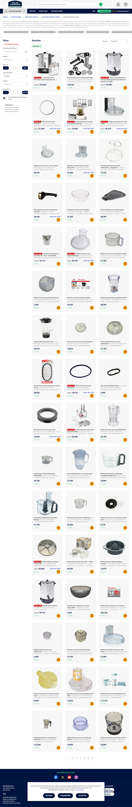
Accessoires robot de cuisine (51, 17)
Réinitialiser (12, 44)
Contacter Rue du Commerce (11, 803)
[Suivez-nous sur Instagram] (76, 777)
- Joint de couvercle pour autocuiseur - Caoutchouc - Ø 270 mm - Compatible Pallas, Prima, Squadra (78, 389)
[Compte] (118, 4)
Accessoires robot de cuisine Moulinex (43, 32)
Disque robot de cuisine (12, 109)
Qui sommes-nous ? (9, 788)
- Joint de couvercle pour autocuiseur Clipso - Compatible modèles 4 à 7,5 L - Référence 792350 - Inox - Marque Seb (47, 389)
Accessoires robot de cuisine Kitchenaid (71, 32)
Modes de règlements (9, 799)
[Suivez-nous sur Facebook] (56, 777)
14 (88, 758)
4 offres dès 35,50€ (88, 260)
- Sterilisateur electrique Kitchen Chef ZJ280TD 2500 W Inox (46, 607)
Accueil (5, 17)
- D (56, 79)
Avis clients (6, 790)
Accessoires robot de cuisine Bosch (98, 32)
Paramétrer (65, 796)
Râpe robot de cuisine (11, 111)
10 (84, 758)
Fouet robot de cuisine (11, 107)
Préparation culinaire (31, 17)
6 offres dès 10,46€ (55, 436)
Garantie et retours (9, 801)
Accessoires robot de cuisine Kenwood (16, 32)
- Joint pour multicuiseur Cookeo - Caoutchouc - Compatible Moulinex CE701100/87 (113, 387)
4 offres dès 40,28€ (121, 128)
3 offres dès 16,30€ (88, 172)
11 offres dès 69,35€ (88, 128)
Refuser (49, 796)
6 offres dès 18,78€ (55, 128)
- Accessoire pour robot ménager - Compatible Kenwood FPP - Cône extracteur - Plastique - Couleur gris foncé (114, 565)
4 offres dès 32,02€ (55, 216)
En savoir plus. (79, 790)
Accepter (82, 796)
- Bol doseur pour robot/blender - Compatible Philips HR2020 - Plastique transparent (79, 741)
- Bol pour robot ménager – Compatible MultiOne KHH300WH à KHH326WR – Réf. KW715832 (45, 521)
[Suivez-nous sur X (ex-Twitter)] (63, 777)
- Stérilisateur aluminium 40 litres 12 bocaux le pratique (47, 257)
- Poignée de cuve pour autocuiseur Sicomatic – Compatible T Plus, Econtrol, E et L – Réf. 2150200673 (47, 213)
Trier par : (105, 41)
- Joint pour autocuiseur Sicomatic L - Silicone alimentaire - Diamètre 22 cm (47, 125)
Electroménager (16, 17)
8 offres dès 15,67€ (88, 392)
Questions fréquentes (9, 797)
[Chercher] (101, 4)
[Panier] (125, 4)
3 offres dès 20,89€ (55, 568)
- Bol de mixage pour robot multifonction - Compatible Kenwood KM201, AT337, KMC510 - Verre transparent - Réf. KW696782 (80, 477)
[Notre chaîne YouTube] (69, 777)
